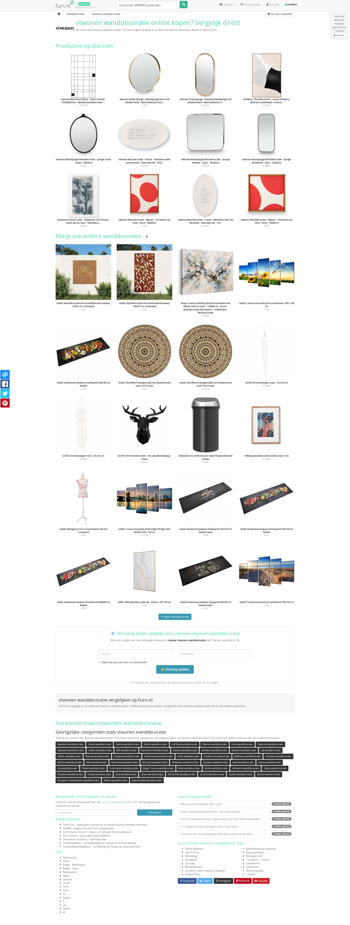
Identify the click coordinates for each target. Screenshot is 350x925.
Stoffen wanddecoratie (240, 774)
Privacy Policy (192, 874)
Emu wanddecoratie (126, 774)
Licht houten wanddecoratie (124, 768)
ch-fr (65, 886)
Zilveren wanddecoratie (214, 744)
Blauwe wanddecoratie (97, 756)
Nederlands (70, 857)
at (64, 912)
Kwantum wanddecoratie (70, 744)
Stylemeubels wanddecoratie (147, 780)
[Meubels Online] (59, 14)
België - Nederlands (74, 864)
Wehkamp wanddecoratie (185, 762)
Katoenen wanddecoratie (71, 750)
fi (63, 901)
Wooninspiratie (255, 870)
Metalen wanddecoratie (244, 750)
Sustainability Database (76, 846)
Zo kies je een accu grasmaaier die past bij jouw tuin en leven (235, 834)
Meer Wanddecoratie (176, 616)
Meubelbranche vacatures (261, 848)
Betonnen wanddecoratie (124, 762)
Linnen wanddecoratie (99, 744)
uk (64, 905)
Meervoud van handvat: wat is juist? (235, 804)
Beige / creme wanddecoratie (158, 768)
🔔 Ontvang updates (175, 669)
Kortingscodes (254, 856)
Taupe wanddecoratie (275, 768)
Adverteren (252, 867)
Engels (66, 897)
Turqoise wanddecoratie (126, 756)
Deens (66, 908)
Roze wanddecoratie (242, 744)
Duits (66, 890)
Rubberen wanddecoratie (247, 756)
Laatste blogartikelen (195, 796)
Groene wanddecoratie (212, 774)
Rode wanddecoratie (188, 756)
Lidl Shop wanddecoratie (184, 744)
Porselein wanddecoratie (278, 756)
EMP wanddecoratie (96, 762)
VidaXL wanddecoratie (100, 750)
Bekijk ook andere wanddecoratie (99, 236)
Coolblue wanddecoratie (217, 756)
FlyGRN (67, 828)
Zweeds (67, 879)
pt (64, 894)
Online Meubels (194, 848)
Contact (250, 874)
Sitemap (190, 863)
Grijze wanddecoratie (152, 774)
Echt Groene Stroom (75, 832)
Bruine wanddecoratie (216, 768)
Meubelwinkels (193, 867)
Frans (66, 861)
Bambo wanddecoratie (69, 762)
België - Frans (71, 868)
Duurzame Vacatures (75, 839)
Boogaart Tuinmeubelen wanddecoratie (78, 780)
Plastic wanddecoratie (93, 768)
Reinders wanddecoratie (214, 750)
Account (274, 4)
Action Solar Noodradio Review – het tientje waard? (235, 811)
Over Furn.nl (192, 852)
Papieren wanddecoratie (270, 744)
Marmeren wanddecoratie (154, 750)
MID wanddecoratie (126, 750)
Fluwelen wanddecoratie (70, 774)
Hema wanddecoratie (269, 762)
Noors (66, 875)
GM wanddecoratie (271, 750)
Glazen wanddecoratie (127, 744)
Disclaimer (191, 859)
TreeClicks (69, 824)
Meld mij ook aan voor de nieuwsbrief (124, 662)
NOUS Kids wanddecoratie (181, 774)
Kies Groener (70, 835)
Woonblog (191, 856)
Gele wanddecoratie (243, 762)
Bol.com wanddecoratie (154, 762)
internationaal (98, 839)
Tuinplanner (253, 863)
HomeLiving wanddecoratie (158, 756)
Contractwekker (72, 843)
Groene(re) (84, 3)
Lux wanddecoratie (67, 768)
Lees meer (340, 35)
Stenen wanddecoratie (155, 744)
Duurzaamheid (254, 852)
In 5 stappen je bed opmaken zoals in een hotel (235, 826)
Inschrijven (154, 812)
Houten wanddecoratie (185, 750)
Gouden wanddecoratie (215, 762)
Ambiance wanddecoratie (245, 768)
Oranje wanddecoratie (99, 774)
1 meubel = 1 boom (258, 859)
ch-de (66, 883)
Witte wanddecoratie (189, 768)
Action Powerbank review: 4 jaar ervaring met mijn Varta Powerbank (235, 819)
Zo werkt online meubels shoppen (205, 870)
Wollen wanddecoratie (115, 780)
